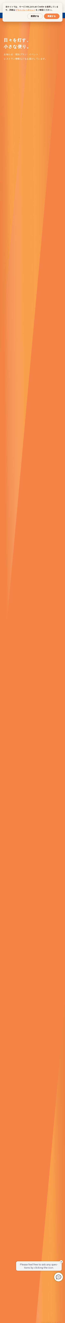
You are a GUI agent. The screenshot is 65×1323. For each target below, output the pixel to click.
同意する (52, 16)
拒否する (35, 16)
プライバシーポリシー (25, 10)
